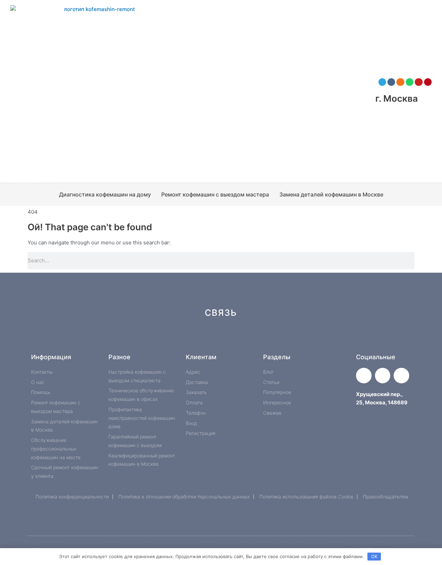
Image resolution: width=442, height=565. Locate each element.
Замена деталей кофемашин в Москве (331, 194)
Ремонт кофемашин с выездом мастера (215, 194)
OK (374, 556)
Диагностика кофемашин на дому (105, 194)
